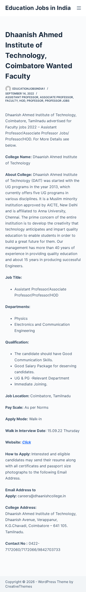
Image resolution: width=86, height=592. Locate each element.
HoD (22, 100)
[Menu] (79, 8)
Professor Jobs (57, 100)
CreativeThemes (18, 586)
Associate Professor (56, 97)
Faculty (11, 100)
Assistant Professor (21, 97)
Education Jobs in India (38, 7)
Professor (35, 100)
